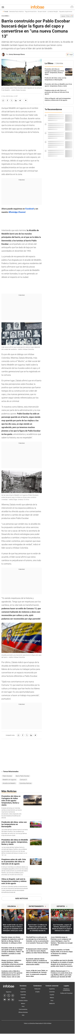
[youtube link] (4, 999)
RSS (23, 1015)
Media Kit (52, 1003)
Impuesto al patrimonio (65, 11)
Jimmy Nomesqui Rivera (17, 54)
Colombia (5, 16)
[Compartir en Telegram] (20, 100)
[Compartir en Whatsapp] (3, 100)
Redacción (37, 989)
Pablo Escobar (7, 776)
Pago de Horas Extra (31, 11)
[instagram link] (12, 995)
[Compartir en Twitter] (11, 100)
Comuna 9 (23, 779)
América (23, 989)
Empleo (37, 991)
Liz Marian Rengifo (52, 11)
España (23, 997)
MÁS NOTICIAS (21, 898)
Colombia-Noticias (25, 783)
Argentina (23, 991)
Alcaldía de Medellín (9, 783)
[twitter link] (8, 995)
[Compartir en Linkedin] (16, 100)
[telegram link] (8, 999)
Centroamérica (23, 1009)
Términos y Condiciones (66, 989)
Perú (23, 1006)
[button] (3, 7)
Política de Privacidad (66, 993)
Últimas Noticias (23, 1012)
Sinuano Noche (42, 11)
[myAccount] (72, 7)
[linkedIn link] (12, 999)
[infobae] (37, 7)
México (23, 1003)
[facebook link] (4, 995)
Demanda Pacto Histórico (16, 11)
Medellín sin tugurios (9, 779)
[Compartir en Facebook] (7, 100)
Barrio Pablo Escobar (22, 776)
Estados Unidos (23, 1000)
